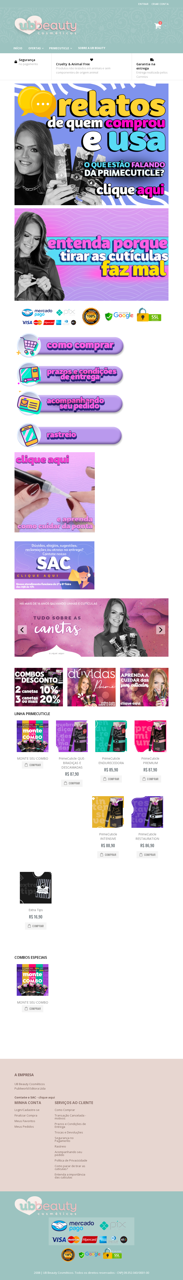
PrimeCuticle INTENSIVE (108, 836)
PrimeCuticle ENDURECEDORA (111, 760)
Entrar (143, 4)
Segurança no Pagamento (64, 1139)
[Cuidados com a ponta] (55, 531)
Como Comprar (65, 1110)
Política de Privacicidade (71, 1160)
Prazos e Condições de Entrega (70, 1125)
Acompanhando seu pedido (68, 1153)
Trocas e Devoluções (69, 1132)
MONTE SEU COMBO (32, 758)
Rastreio (60, 1146)
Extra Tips (36, 910)
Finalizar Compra (26, 1115)
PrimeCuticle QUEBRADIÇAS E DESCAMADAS (72, 762)
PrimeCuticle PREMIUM (150, 760)
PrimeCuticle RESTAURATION (147, 836)
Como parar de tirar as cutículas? (70, 1167)
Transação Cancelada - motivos (70, 1116)
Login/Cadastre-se (27, 1110)
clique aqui (46, 1097)
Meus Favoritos (25, 1121)
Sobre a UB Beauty (91, 48)
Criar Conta (160, 4)
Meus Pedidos (24, 1127)
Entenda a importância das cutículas (70, 1175)
